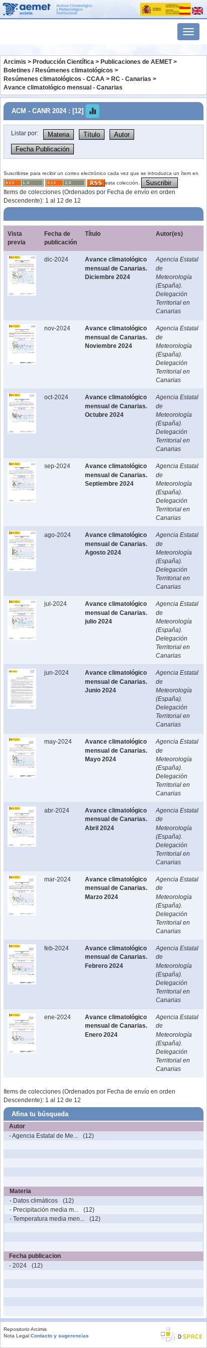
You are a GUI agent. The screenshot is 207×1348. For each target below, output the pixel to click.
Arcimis (15, 61)
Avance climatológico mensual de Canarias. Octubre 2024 (116, 406)
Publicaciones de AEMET (136, 61)
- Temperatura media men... (47, 1218)
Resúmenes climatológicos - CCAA (54, 78)
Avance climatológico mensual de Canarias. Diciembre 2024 (116, 268)
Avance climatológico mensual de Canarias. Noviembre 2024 (116, 337)
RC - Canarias (131, 78)
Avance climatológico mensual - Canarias (63, 87)
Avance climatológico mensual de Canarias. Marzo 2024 (116, 888)
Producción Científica (63, 61)
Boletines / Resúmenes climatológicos (58, 70)
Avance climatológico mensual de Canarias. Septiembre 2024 (116, 475)
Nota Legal (16, 1335)
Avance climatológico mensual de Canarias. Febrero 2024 (116, 957)
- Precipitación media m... (44, 1209)
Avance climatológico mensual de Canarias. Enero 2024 (116, 1026)
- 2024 (18, 1265)
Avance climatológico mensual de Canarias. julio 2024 (116, 612)
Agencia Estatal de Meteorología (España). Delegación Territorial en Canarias (177, 285)
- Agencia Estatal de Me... (43, 1135)
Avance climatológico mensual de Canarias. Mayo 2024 (116, 750)
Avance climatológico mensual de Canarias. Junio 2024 (116, 681)
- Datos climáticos (34, 1200)
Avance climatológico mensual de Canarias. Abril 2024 (116, 819)
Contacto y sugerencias (60, 1335)
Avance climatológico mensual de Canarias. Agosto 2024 (116, 543)
